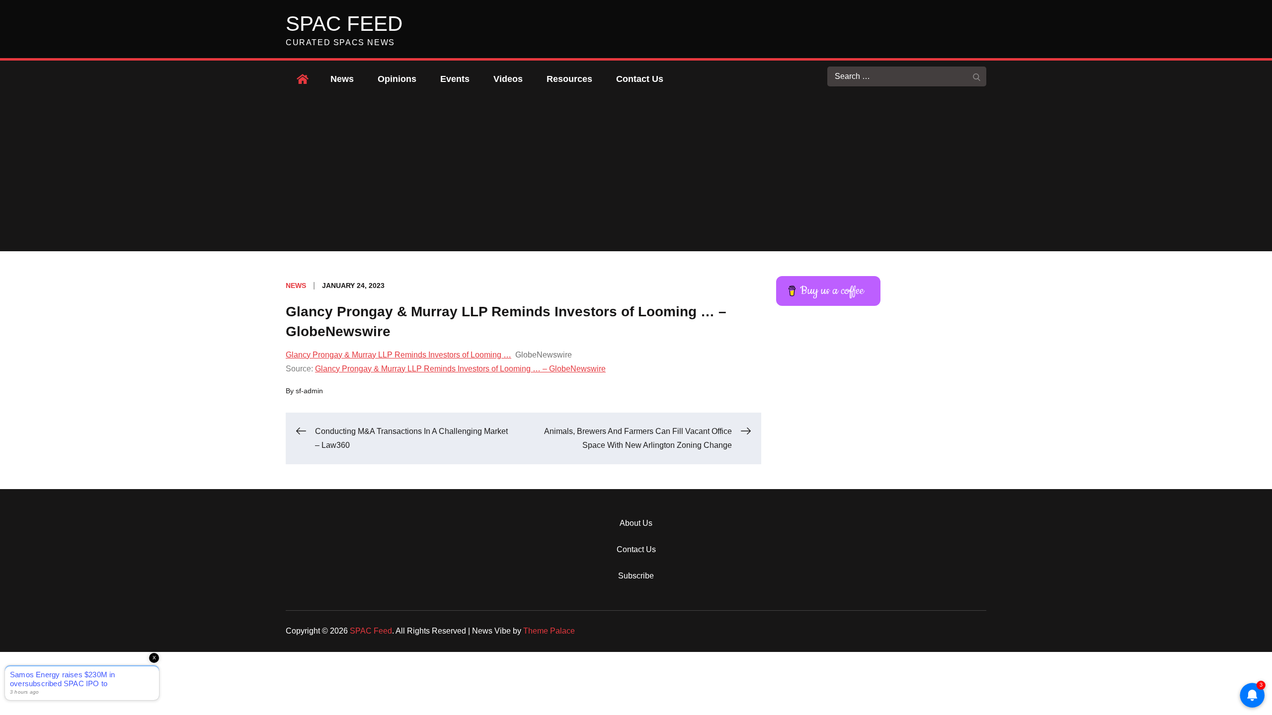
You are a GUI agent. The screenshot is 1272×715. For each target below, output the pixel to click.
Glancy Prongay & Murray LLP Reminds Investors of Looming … (398, 355)
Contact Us (639, 79)
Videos (508, 79)
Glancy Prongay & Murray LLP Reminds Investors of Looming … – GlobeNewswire (460, 368)
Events (455, 79)
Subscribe (636, 576)
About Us (636, 523)
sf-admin (309, 391)
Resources (569, 79)
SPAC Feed (344, 23)
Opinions (397, 79)
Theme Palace (549, 631)
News (342, 79)
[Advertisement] (636, 176)
